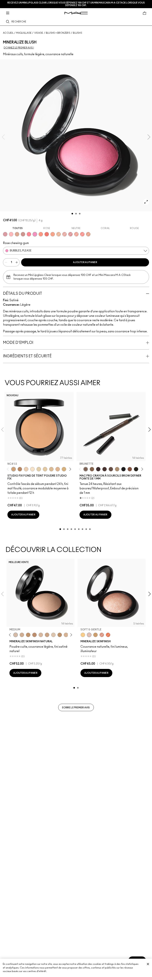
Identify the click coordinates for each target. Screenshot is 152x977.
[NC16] (57, 469)
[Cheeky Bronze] (101, 634)
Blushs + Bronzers (58, 33)
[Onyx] (123, 469)
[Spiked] (136, 469)
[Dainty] (11, 234)
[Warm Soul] (58, 234)
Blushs (77, 33)
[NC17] (64, 469)
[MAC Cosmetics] (76, 13)
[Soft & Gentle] (89, 634)
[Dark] (28, 634)
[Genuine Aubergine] (98, 469)
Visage (38, 33)
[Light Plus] (53, 634)
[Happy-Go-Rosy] (29, 234)
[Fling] (92, 469)
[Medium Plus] (40, 634)
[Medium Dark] (21, 634)
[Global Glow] (82, 634)
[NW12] (26, 469)
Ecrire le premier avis (76, 708)
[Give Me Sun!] (59, 634)
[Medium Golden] (66, 634)
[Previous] (8, 469)
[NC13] (45, 469)
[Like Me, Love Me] (41, 234)
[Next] (69, 469)
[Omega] (117, 469)
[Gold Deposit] (108, 634)
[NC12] (38, 469)
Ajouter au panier (85, 262)
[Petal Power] (70, 234)
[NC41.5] (13, 469)
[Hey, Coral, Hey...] (82, 234)
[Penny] (129, 469)
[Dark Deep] (34, 634)
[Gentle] (5, 234)
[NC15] (51, 469)
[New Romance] (64, 234)
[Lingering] (110, 469)
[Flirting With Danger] (46, 234)
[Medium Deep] (47, 634)
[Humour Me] (88, 234)
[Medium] (15, 634)
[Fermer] (148, 964)
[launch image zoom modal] (146, 202)
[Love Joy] (17, 234)
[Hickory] (104, 469)
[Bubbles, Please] (35, 234)
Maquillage (24, 33)
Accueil (8, 33)
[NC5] (32, 469)
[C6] (19, 469)
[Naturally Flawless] (52, 234)
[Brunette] (85, 469)
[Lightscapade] (95, 634)
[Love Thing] (23, 234)
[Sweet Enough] (76, 234)
